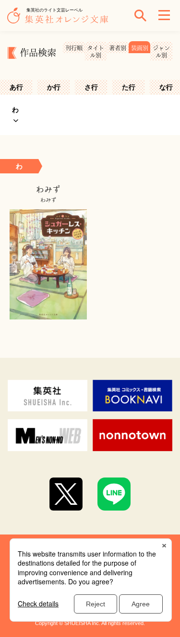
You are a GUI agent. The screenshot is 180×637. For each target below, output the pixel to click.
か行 (53, 87)
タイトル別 (95, 51)
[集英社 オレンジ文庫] (60, 20)
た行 (128, 87)
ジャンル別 (161, 51)
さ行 (91, 87)
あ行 (16, 87)
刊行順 (74, 48)
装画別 (139, 48)
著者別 (117, 48)
